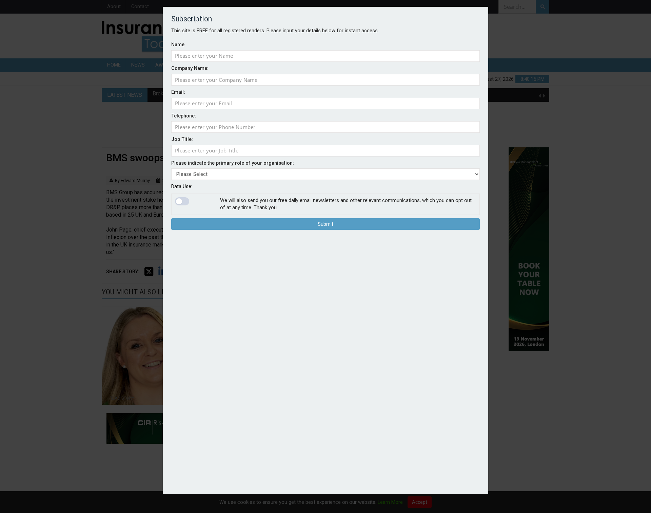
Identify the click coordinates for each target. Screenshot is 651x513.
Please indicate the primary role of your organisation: (232, 163)
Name (177, 45)
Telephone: (183, 116)
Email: (178, 92)
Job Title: (182, 139)
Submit (325, 224)
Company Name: (190, 68)
